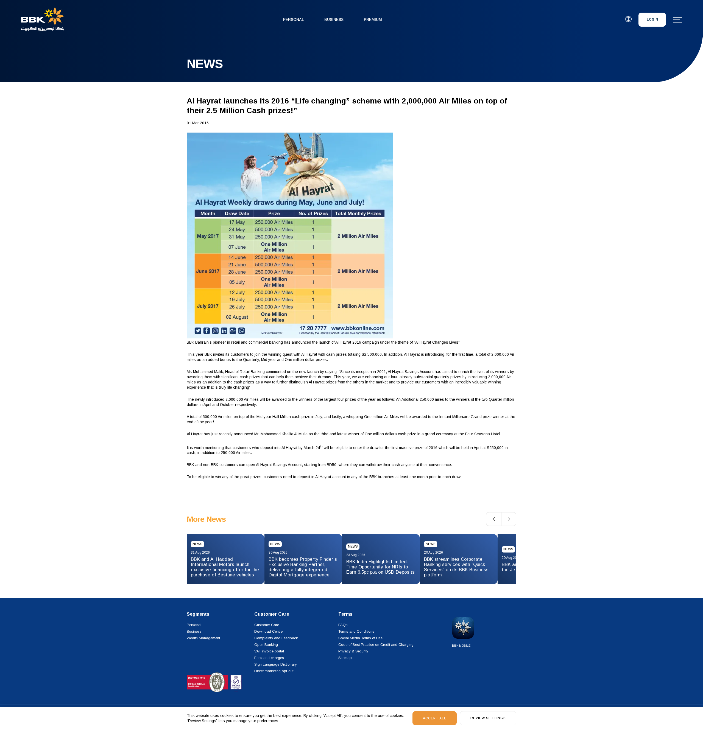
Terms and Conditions (356, 631)
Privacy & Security (353, 651)
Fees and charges (269, 658)
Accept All (434, 718)
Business (334, 19)
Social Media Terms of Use (360, 638)
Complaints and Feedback (276, 638)
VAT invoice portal (269, 651)
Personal (293, 19)
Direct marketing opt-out (273, 671)
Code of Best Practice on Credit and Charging (376, 645)
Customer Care (266, 625)
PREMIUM (373, 19)
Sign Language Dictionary (275, 664)
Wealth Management (203, 638)
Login (652, 19)
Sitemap (345, 658)
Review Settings (488, 718)
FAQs (343, 625)
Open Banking (266, 645)
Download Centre (268, 631)
